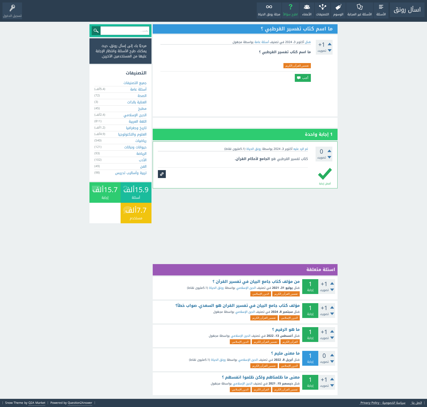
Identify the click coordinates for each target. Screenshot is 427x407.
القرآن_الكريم (290, 341)
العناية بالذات (137, 102)
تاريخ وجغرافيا (136, 128)
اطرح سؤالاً (290, 14)
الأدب (143, 160)
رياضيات (141, 140)
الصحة (142, 95)
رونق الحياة (216, 288)
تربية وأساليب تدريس (131, 173)
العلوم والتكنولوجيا (132, 134)
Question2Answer (80, 403)
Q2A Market (36, 403)
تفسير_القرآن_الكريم (297, 65)
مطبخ (142, 108)
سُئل (308, 42)
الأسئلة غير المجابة (359, 14)
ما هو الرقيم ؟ (286, 329)
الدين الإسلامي (246, 288)
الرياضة (141, 153)
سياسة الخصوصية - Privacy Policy (383, 403)
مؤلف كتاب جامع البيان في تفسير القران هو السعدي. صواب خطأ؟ (237, 305)
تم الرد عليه (300, 149)
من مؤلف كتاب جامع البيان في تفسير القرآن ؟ (256, 281)
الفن (143, 166)
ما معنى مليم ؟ (285, 353)
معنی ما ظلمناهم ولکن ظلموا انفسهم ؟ (261, 377)
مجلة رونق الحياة (269, 14)
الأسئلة (381, 14)
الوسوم (338, 14)
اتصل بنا (417, 403)
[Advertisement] (245, 99)
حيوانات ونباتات (135, 147)
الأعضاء (307, 14)
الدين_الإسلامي (260, 293)
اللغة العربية (138, 121)
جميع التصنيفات (135, 83)
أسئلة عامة (262, 42)
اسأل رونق (407, 9)
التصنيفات (322, 14)
